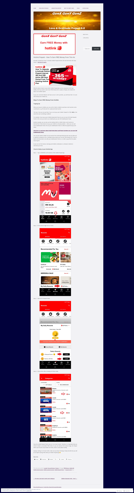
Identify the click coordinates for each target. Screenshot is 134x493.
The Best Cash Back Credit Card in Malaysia (44, 478)
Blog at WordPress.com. (38, 487)
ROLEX (78, 8)
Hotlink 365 (71, 468)
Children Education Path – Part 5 (69, 478)
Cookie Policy (29, 490)
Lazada (45, 468)
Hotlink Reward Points (59, 469)
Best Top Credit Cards (69, 8)
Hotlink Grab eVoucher (38, 469)
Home (35, 8)
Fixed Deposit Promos (43, 8)
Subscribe (96, 48)
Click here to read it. (42, 62)
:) (73, 469)
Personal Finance (51, 468)
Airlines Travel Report (56, 8)
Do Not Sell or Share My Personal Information (52, 487)
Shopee (57, 468)
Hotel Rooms (85, 8)
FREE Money (66, 468)
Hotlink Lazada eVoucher (49, 469)
